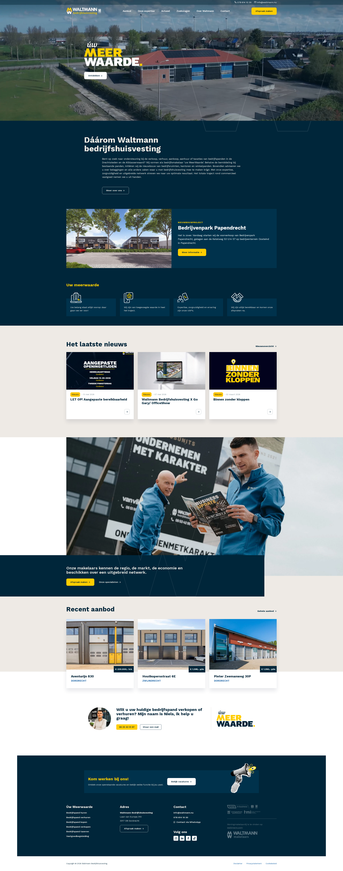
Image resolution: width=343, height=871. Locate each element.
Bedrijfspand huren (76, 812)
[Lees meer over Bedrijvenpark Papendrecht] (119, 238)
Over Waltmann (205, 11)
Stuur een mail (151, 727)
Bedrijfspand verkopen (78, 827)
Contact (225, 11)
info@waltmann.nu (266, 2)
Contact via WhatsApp (188, 822)
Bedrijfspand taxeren (77, 831)
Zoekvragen (183, 11)
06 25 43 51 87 (127, 727)
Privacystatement (254, 864)
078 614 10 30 (244, 2)
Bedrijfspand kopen (76, 822)
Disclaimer (237, 864)
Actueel (165, 11)
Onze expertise (146, 11)
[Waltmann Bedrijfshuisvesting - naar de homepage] (81, 11)
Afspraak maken (264, 11)
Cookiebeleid (271, 864)
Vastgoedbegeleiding (77, 836)
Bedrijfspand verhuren (78, 817)
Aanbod (127, 11)
